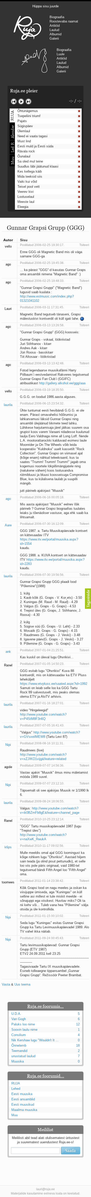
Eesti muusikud (22, 1104)
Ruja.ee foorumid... (45, 1075)
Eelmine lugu (14, 101)
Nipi (8, 745)
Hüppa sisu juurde (45, 6)
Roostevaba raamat (64, 21)
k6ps (8, 847)
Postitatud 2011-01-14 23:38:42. (42, 881)
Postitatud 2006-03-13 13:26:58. (42, 325)
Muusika (17, 1061)
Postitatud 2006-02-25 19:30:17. (42, 245)
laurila (8, 405)
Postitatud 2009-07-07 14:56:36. (42, 765)
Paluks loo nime (23, 1024)
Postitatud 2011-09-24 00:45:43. (42, 938)
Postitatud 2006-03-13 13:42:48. (42, 363)
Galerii (54, 38)
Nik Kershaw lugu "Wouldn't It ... (35, 1040)
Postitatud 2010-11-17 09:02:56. (42, 846)
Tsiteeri (84, 245)
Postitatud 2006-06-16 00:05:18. (42, 497)
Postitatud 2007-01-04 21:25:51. (42, 650)
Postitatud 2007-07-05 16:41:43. (42, 725)
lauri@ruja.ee (45, 1189)
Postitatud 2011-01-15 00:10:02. (42, 916)
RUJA (27, 28)
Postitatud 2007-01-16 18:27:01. (42, 703)
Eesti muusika (21, 1094)
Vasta (6, 984)
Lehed (15, 1089)
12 (78, 1024)
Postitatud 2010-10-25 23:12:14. (42, 819)
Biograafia (57, 17)
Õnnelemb (18, 1045)
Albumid (55, 34)
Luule (60, 54)
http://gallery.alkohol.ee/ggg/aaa (62, 383)
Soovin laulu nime (24, 1029)
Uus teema (22, 984)
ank (8, 652)
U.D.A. (16, 1014)
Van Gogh (18, 1019)
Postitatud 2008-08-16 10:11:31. (42, 743)
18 (78, 1045)
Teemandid (19, 1051)
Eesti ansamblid (23, 1099)
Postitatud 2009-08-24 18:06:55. (42, 801)
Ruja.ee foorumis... (45, 1006)
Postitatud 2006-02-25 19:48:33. (42, 281)
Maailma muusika (24, 1110)
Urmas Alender (34, 60)
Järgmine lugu (28, 101)
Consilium (18, 1035)
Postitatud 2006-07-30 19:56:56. (42, 575)
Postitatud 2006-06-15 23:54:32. (42, 403)
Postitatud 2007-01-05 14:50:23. (42, 664)
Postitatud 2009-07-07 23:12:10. (42, 783)
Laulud (54, 30)
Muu (14, 1115)
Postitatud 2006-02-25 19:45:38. (42, 263)
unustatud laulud (23, 1056)
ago (8, 499)
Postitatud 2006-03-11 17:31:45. (42, 307)
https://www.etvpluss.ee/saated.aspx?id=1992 (53, 684)
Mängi (21, 101)
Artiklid (55, 26)
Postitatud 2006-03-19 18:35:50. (42, 390)
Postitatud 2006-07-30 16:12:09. (42, 524)
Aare (8, 525)
